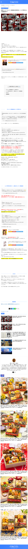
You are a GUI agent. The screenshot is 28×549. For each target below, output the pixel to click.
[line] (15, 308)
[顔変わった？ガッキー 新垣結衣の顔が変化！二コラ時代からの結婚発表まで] (13, 308)
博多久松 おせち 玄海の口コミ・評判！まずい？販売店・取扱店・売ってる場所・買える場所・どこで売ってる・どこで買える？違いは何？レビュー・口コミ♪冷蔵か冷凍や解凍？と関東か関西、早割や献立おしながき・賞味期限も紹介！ (14, 538)
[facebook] (11, 308)
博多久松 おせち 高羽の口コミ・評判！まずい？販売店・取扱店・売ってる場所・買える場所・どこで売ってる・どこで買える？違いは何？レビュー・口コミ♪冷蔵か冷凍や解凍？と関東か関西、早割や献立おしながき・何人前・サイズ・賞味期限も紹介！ (14, 505)
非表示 (19, 86)
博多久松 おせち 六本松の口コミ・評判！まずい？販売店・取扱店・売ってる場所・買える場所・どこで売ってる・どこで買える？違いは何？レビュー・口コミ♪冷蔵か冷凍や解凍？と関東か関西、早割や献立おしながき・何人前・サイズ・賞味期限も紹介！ (14, 406)
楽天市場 (14, 62)
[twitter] (9, 308)
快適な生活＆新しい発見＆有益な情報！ (14, 545)
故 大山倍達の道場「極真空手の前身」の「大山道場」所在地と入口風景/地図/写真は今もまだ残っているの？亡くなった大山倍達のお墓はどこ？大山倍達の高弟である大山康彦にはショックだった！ (19, 334)
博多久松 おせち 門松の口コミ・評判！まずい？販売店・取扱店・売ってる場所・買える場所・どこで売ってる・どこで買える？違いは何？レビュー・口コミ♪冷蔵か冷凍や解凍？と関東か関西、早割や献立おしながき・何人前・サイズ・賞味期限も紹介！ (14, 439)
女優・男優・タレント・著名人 (5, 311)
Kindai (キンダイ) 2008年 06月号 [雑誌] (13, 229)
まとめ (7, 92)
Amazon (10, 62)
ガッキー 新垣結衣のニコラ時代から (12, 89)
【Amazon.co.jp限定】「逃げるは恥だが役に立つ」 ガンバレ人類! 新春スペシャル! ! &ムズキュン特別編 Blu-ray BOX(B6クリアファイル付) (17, 242)
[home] (15, 372)
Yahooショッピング (19, 62)
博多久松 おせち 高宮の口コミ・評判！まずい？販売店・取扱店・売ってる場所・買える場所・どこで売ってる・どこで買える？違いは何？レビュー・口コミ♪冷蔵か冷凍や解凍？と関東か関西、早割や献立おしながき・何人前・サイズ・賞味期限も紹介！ (14, 472)
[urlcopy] (18, 308)
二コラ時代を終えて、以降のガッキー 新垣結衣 (14, 91)
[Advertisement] (14, 37)
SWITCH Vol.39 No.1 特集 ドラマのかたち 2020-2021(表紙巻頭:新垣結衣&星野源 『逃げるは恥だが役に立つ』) (17, 60)
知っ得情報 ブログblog (14, 2)
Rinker (10, 61)
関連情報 (7, 94)
